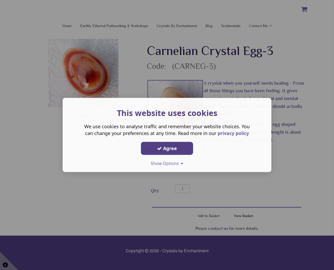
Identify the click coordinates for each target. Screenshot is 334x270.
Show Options (166, 163)
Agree (169, 148)
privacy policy (233, 133)
